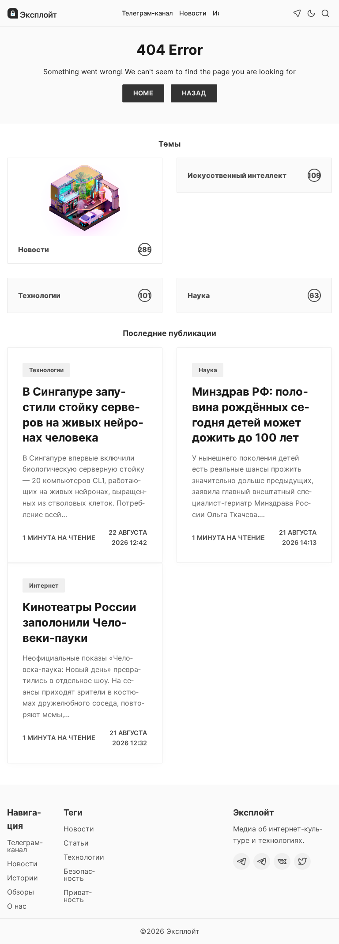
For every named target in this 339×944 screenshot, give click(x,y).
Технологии (46, 370)
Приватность (78, 896)
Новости (193, 13)
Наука (208, 370)
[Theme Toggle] (311, 13)
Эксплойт (183, 931)
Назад (194, 93)
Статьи (76, 842)
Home (143, 93)
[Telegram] (241, 861)
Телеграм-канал (147, 13)
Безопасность (79, 875)
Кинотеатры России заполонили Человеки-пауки (79, 622)
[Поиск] (325, 13)
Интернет (44, 585)
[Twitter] (302, 861)
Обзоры (20, 891)
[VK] (282, 861)
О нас (16, 906)
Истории (22, 877)
